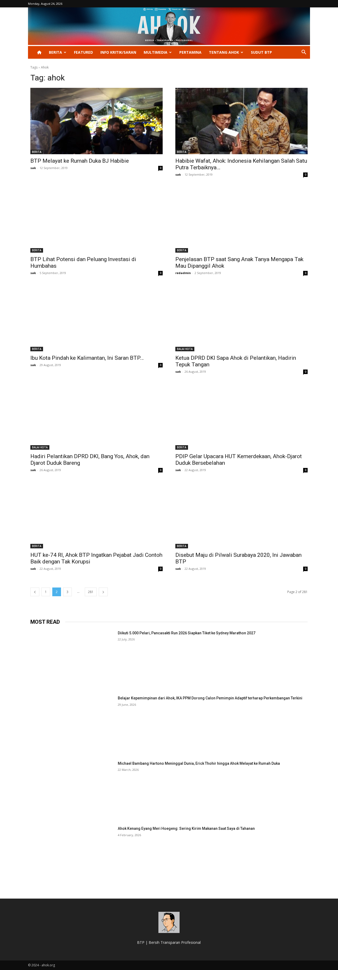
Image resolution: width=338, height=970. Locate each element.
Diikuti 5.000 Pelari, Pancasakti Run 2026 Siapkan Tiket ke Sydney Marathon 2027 (186, 633)
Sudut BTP (261, 52)
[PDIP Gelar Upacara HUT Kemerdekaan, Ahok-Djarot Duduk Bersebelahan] (241, 417)
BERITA (55, 52)
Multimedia (155, 52)
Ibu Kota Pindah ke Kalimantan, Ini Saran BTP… (87, 358)
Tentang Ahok (224, 52)
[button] (303, 52)
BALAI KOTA (185, 349)
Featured (83, 52)
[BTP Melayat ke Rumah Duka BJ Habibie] (96, 121)
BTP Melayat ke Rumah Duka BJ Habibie (79, 161)
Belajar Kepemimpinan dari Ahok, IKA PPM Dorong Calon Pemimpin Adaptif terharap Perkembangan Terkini (210, 698)
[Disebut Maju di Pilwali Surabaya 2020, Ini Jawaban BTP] (241, 515)
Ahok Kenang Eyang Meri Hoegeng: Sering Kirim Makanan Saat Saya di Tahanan (186, 828)
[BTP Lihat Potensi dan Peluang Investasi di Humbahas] (96, 219)
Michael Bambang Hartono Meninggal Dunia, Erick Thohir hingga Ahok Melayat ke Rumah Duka (199, 763)
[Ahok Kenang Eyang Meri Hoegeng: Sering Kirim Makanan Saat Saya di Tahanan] (72, 855)
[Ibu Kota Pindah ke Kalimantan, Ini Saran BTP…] (96, 318)
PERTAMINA (190, 52)
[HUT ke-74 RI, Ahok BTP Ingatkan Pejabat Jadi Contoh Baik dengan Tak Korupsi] (96, 515)
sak (33, 168)
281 (90, 592)
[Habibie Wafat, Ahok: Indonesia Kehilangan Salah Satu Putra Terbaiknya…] (241, 121)
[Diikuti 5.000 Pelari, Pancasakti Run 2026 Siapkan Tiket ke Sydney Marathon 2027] (72, 660)
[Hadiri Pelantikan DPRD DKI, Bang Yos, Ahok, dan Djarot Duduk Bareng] (96, 417)
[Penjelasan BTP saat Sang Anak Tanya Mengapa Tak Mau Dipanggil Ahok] (241, 219)
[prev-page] (34, 592)
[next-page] (103, 592)
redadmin (183, 273)
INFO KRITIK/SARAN (118, 52)
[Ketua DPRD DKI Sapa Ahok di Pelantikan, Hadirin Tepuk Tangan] (241, 318)
